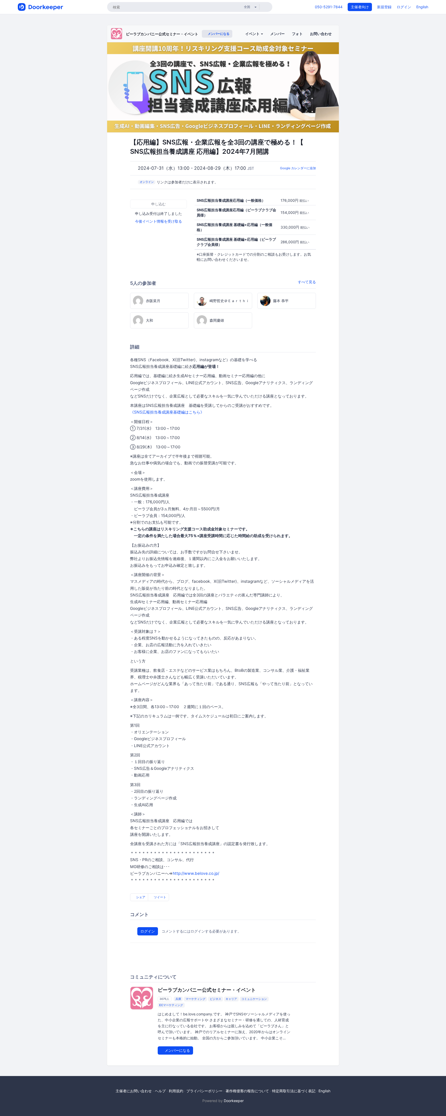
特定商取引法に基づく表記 (293, 1091)
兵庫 (178, 999)
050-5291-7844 (329, 7)
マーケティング (195, 999)
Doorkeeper (234, 1100)
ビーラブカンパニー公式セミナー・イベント (162, 34)
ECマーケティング (171, 1005)
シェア (140, 897)
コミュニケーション (254, 999)
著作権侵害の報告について (247, 1091)
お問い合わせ (321, 33)
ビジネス (215, 999)
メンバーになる (218, 34)
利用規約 (176, 1091)
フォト (297, 33)
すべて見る (307, 282)
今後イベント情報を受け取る (158, 221)
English (422, 7)
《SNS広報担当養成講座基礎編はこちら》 (167, 412)
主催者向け (360, 7)
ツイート (159, 897)
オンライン (147, 182)
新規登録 (384, 7)
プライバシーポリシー (204, 1091)
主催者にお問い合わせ (134, 1091)
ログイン (404, 7)
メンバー (277, 33)
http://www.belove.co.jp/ (196, 873)
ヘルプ (160, 1091)
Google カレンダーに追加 (298, 168)
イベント (252, 33)
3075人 (164, 999)
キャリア (231, 999)
